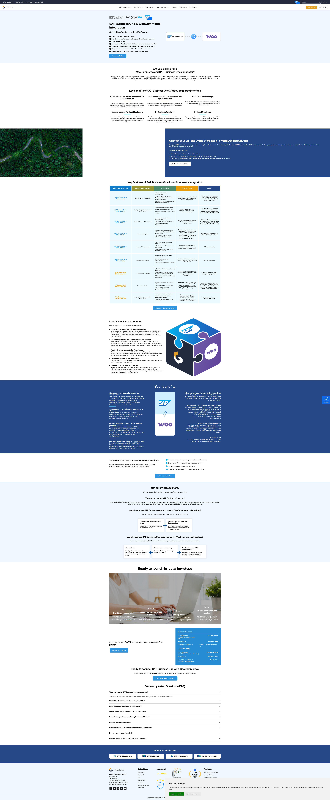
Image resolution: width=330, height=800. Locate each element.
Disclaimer (141, 783)
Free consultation (118, 56)
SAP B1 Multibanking (124, 756)
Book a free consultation (180, 164)
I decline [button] (180, 794)
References (183, 7)
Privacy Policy (142, 780)
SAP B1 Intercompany (209, 756)
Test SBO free (312, 7)
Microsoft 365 (39, 2)
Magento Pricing (208, 775)
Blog (139, 777)
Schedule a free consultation (165, 678)
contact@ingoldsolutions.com (118, 784)
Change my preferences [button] (193, 794)
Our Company (193, 7)
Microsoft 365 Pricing (210, 777)
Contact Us (322, 7)
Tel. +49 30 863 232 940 (117, 780)
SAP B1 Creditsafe (181, 756)
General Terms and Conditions (143, 786)
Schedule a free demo (165, 476)
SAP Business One (8, 2)
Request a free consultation (165, 308)
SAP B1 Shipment (153, 756)
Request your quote (119, 650)
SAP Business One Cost (211, 772)
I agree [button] (172, 794)
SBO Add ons (19, 2)
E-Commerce (29, 2)
